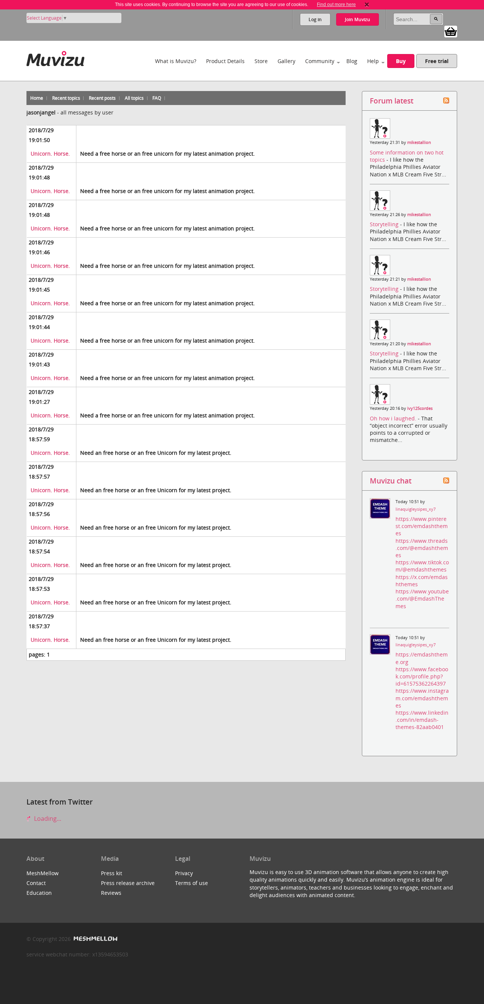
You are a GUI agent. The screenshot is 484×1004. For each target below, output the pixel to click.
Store (261, 61)
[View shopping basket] (450, 31)
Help (373, 61)
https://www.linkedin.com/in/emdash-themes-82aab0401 (422, 720)
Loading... (47, 818)
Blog (351, 61)
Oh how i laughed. (394, 418)
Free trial (436, 61)
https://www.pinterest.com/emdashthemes (422, 526)
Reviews (111, 892)
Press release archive (128, 883)
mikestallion (419, 142)
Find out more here (336, 4)
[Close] (367, 4)
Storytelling (385, 224)
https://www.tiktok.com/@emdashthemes (422, 566)
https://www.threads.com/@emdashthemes (422, 548)
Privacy (184, 873)
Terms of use (191, 883)
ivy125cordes (420, 408)
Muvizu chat (390, 480)
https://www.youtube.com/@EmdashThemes (422, 598)
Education (39, 892)
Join (357, 19)
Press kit (111, 873)
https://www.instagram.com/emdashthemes (422, 698)
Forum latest (391, 100)
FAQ (156, 98)
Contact (36, 883)
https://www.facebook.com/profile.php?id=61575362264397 (422, 676)
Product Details (225, 61)
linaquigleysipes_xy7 (416, 509)
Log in (315, 19)
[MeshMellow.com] (94, 938)
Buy (401, 61)
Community (319, 61)
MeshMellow (42, 873)
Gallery (286, 61)
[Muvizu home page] (55, 57)
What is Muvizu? (175, 61)
